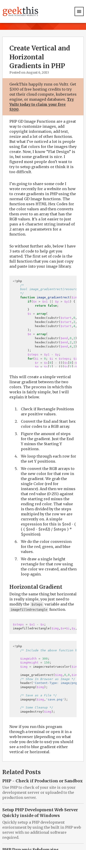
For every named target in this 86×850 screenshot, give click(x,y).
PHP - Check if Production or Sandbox (42, 780)
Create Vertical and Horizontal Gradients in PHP (39, 57)
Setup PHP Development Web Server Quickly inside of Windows (40, 812)
